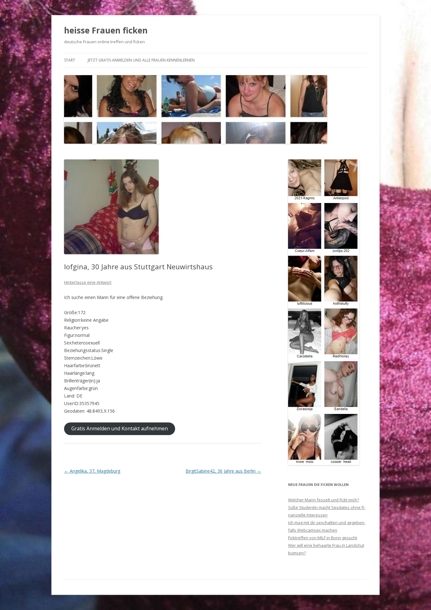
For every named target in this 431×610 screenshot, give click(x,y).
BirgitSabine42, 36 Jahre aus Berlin (223, 471)
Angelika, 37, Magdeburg (92, 471)
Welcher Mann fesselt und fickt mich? (323, 500)
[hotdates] (323, 463)
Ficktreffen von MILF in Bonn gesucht (322, 538)
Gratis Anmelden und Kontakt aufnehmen (119, 428)
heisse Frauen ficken (106, 30)
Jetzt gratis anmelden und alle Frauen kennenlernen (141, 60)
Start (69, 60)
